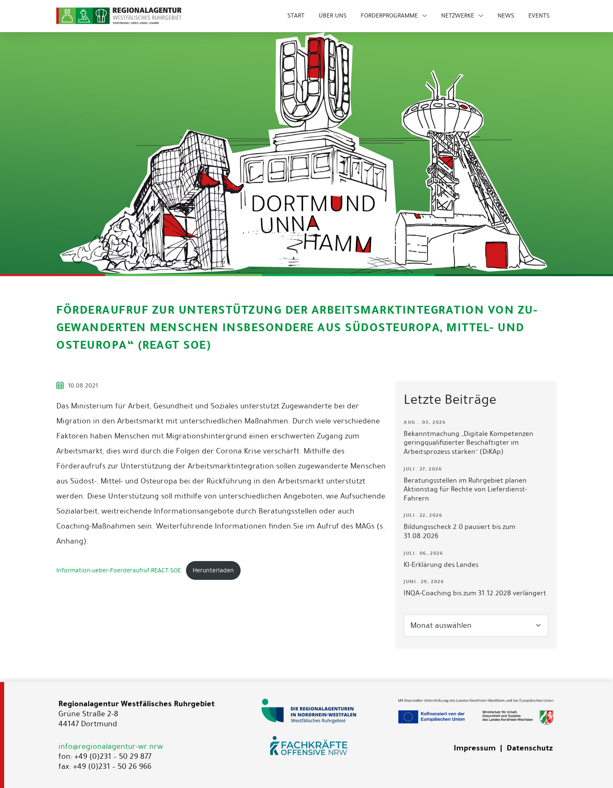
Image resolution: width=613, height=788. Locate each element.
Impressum (475, 748)
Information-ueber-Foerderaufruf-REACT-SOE (118, 570)
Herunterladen (213, 570)
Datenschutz (530, 748)
